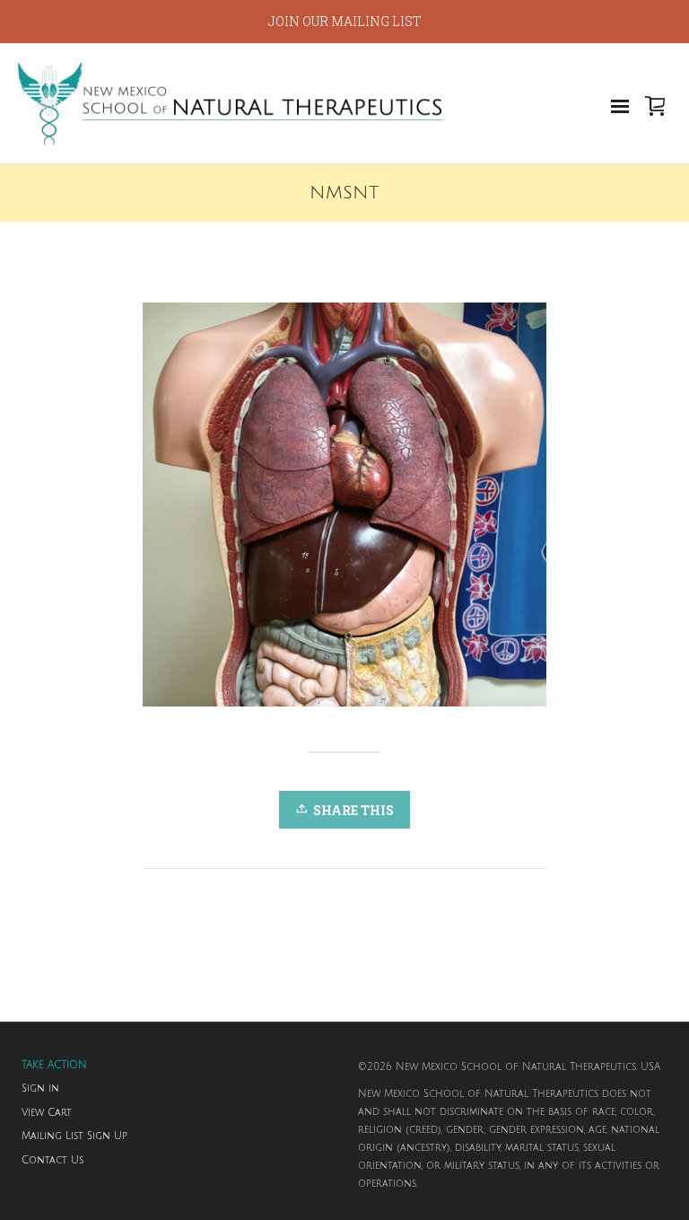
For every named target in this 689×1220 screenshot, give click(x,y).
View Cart (47, 1113)
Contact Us (52, 1160)
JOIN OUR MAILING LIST (345, 21)
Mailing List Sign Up (74, 1136)
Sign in (40, 1089)
